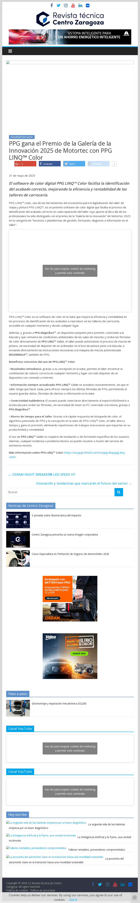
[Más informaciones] (114, 164)
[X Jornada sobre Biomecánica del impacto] (18, 513)
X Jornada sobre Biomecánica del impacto (56, 515)
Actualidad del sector (22, 136)
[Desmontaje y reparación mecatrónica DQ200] (18, 702)
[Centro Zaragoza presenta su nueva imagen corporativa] (18, 533)
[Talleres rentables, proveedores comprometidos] (36, 848)
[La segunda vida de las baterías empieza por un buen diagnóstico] (46, 822)
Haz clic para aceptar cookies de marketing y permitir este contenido (70, 271)
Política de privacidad (42, 890)
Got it (73, 900)
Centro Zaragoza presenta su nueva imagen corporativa (65, 534)
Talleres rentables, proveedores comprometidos (96, 849)
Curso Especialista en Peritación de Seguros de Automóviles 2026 (70, 554)
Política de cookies (17, 890)
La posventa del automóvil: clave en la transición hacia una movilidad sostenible (66, 860)
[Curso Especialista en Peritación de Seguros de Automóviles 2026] (18, 552)
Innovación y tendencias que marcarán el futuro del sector (84, 483)
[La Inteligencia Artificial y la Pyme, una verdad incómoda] (40, 835)
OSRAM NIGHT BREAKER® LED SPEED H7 (41, 474)
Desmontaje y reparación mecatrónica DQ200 (59, 703)
